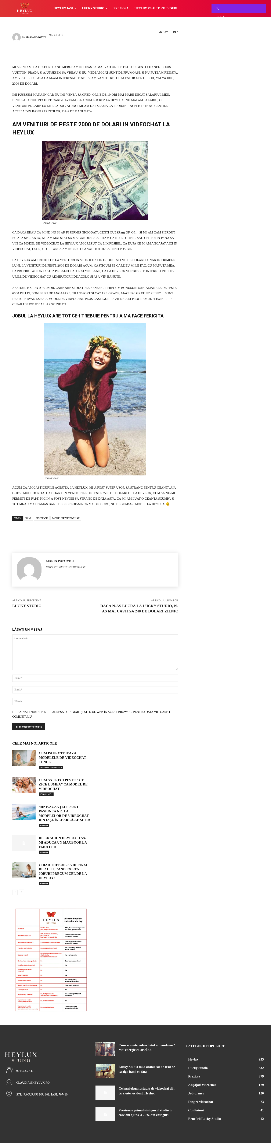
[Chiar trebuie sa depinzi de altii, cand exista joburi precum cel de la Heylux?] (24, 870)
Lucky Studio (26, 606)
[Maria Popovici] (17, 37)
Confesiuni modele (51, 767)
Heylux (44, 825)
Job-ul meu (46, 794)
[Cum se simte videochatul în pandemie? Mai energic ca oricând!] (105, 1049)
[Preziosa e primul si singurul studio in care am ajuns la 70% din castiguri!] (105, 1114)
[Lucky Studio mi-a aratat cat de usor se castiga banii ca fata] (105, 1071)
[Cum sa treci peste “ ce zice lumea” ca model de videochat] (24, 785)
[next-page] (21, 892)
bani (28, 518)
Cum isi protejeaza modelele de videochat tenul (62, 757)
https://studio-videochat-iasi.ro (66, 567)
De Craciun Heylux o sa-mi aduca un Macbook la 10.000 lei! (63, 842)
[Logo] (45, 1050)
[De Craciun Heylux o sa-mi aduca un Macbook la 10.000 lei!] (24, 843)
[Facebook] (88, 52)
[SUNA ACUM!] (217, 8)
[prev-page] (15, 892)
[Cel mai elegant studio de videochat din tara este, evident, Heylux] (105, 1093)
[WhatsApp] (101, 52)
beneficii (42, 518)
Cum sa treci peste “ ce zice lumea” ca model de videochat (63, 784)
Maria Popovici (36, 37)
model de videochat (65, 518)
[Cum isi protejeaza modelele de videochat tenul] (24, 758)
